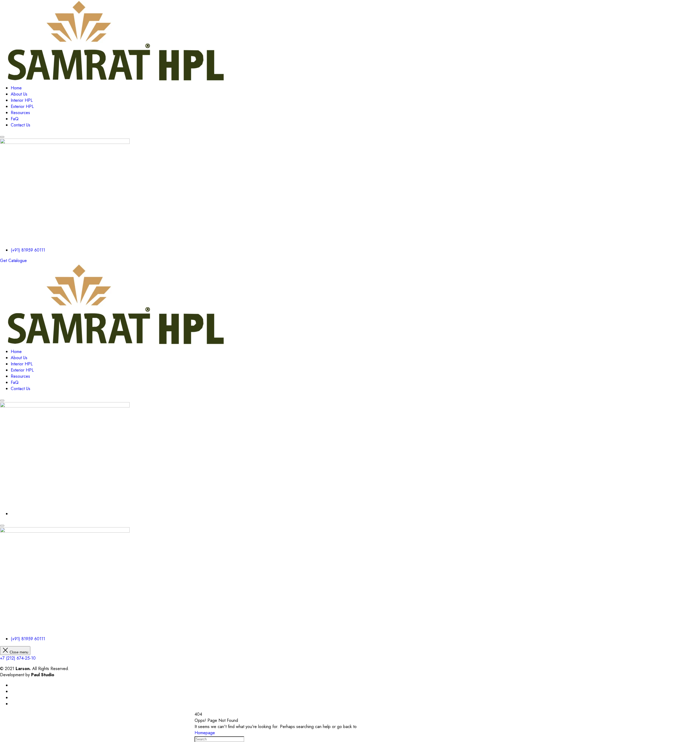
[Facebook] (12, 685)
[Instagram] (12, 704)
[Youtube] (12, 697)
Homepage (205, 733)
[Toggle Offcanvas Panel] (2, 137)
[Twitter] (12, 691)
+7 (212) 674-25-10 (18, 658)
